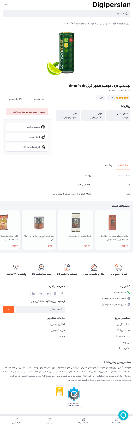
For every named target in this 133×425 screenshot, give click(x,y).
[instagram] (55, 293)
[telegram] (40, 293)
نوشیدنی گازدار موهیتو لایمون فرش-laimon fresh (86, 23)
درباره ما (126, 342)
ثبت (8, 309)
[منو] (6, 5)
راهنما (62, 336)
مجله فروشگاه (123, 330)
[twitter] (48, 293)
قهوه (113, 23)
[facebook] (62, 293)
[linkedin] (33, 293)
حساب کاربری (123, 324)
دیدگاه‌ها (109, 165)
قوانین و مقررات (57, 324)
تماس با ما (124, 348)
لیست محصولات (122, 336)
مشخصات (123, 165)
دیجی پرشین (124, 23)
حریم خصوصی (58, 330)
